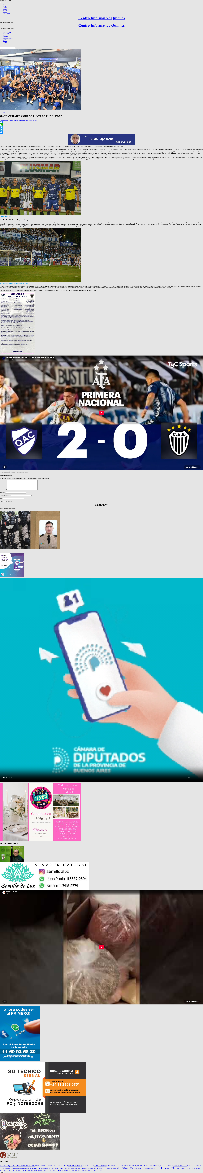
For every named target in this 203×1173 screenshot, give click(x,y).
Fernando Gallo (165, 1165)
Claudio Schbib (63, 1165)
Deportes (5, 36)
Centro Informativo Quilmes (101, 18)
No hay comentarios (23, 120)
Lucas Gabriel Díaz (47, 1168)
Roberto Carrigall (18, 1170)
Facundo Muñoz (118, 1165)
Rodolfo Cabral (30, 1170)
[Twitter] (101, 127)
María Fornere (88, 1168)
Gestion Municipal (7, 38)
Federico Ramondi (130, 1165)
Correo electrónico (5, 495)
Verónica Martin (68, 1170)
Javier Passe (19, 1168)
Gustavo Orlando (11, 1168)
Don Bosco (6, 4)
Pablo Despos (3, 120)
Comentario (3, 489)
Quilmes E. (6, 7)
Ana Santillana (26, 1165)
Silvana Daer (38, 1170)
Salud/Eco (5, 42)
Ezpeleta (5, 10)
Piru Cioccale (5, 1170)
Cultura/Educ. (6, 33)
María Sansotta (100, 1168)
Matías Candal (111, 1168)
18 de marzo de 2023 (12, 120)
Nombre (2, 492)
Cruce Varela (6, 13)
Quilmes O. (6, 9)
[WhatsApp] (101, 124)
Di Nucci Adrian (88, 1165)
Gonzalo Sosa (180, 1166)
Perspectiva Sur (195, 1168)
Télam (44, 1170)
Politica (5, 41)
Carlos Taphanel (55, 1165)
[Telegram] (101, 130)
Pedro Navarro (182, 1168)
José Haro (35, 1168)
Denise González (75, 1166)
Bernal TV (48, 1165)
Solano (5, 12)
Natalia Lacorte (139, 1168)
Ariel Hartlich (40, 1165)
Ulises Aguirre (54, 1170)
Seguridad (5, 43)
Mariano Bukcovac (62, 1168)
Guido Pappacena (32, 120)
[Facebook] (101, 122)
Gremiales (5, 39)
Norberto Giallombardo (151, 1168)
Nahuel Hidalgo (124, 1168)
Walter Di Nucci (97, 1170)
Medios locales (7, 32)
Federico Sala (142, 1165)
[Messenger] (101, 132)
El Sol (110, 1165)
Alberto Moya (8, 1165)
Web (1, 498)
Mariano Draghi (78, 1168)
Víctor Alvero (79, 1170)
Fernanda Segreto (155, 1165)
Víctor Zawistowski (87, 1170)
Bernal (5, 6)
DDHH (5, 35)
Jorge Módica (26, 1168)
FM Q (171, 1165)
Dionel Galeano (100, 1165)
